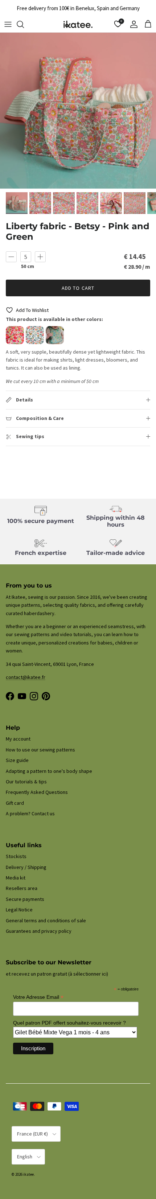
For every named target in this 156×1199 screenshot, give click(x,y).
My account (18, 739)
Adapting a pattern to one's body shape (49, 771)
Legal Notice (19, 909)
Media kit (15, 877)
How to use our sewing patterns (40, 749)
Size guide (17, 760)
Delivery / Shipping (26, 867)
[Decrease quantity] (11, 256)
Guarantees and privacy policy (38, 931)
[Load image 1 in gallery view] (78, 111)
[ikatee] (78, 24)
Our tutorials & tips (26, 781)
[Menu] (8, 24)
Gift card (15, 803)
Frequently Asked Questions (37, 792)
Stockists (16, 856)
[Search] (24, 24)
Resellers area (21, 888)
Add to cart (78, 288)
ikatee (28, 1174)
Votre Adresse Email (38, 997)
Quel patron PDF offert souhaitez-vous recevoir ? (69, 1023)
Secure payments (25, 899)
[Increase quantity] (40, 256)
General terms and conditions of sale (46, 920)
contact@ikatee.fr (25, 677)
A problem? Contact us (30, 813)
